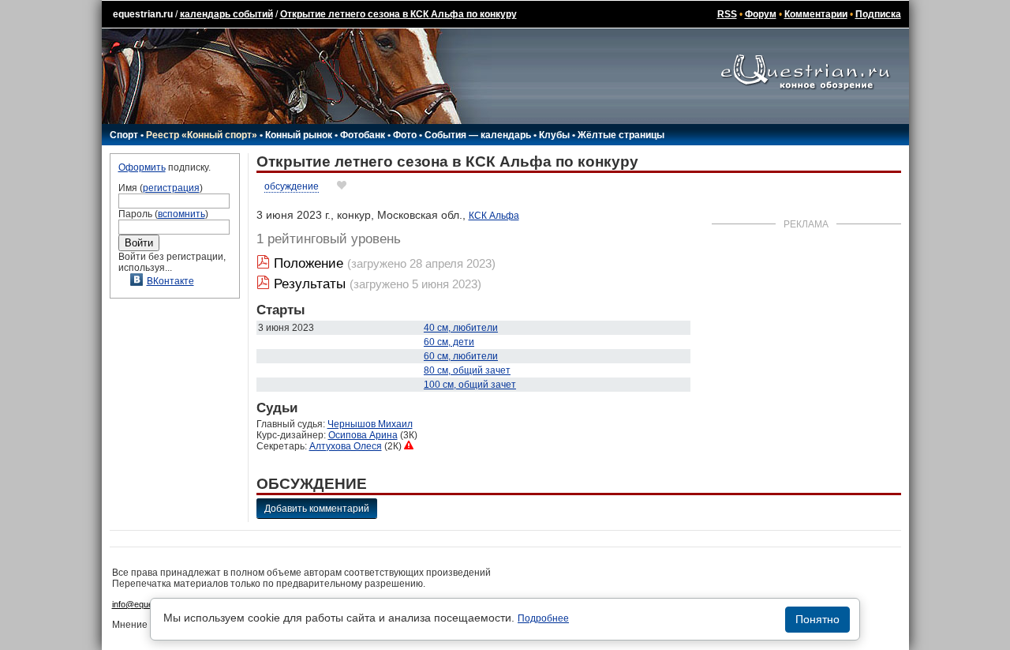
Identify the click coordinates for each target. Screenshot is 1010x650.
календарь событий (226, 14)
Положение (308, 263)
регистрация (171, 187)
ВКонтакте (170, 281)
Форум (760, 14)
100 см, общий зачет (470, 384)
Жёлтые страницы (621, 135)
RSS (727, 14)
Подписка (878, 14)
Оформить (142, 167)
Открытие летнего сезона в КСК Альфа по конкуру (398, 14)
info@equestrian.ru (148, 604)
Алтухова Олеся (345, 446)
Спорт (124, 135)
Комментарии (815, 14)
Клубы (554, 135)
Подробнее (543, 618)
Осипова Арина (363, 435)
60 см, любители (461, 356)
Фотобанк (362, 135)
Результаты (310, 283)
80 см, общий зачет (467, 370)
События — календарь (478, 135)
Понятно (817, 619)
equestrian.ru (143, 14)
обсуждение (291, 186)
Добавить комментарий (316, 508)
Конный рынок (298, 135)
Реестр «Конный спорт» (201, 135)
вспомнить (181, 214)
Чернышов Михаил (370, 424)
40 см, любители (461, 327)
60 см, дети (449, 342)
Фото (405, 135)
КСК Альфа (494, 215)
